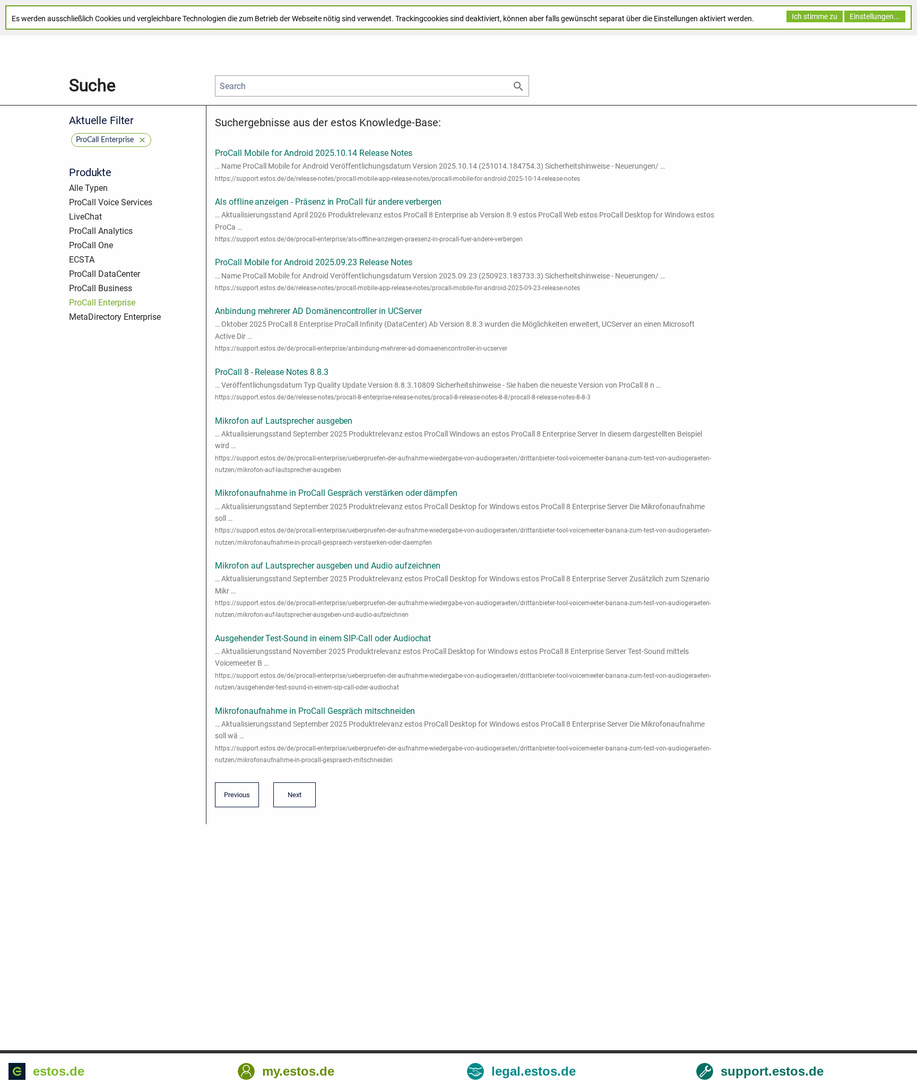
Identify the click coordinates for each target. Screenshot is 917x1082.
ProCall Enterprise (102, 303)
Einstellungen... (875, 16)
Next (291, 798)
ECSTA (81, 260)
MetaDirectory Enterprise (115, 317)
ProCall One (91, 245)
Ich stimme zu (814, 16)
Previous (237, 798)
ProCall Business (100, 288)
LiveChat (85, 217)
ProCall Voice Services (110, 202)
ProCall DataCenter (104, 274)
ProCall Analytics (101, 231)
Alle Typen (88, 188)
